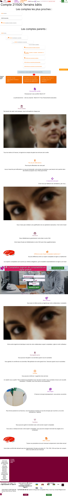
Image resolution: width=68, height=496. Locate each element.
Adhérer (49, 494)
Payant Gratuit (35, 1)
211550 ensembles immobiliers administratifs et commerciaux (34, 53)
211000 (2, 33)
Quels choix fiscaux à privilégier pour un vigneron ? (47, 79)
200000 (15, 42)
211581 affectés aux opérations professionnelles (32, 62)
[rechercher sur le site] (2, 492)
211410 (2, 13)
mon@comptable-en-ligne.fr (34, 292)
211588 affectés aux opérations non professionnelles (33, 66)
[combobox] (34, 276)
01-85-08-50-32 (23, 489)
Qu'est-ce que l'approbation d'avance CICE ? (13, 79)
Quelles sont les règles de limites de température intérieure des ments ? (31, 79)
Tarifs (25, 494)
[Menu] (60, 1)
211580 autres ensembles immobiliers (32, 58)
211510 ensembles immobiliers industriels (33, 47)
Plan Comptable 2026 (63, 69)
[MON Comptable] (1, 494)
